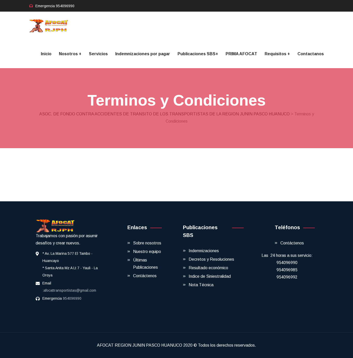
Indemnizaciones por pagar (142, 54)
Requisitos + (277, 54)
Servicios (98, 54)
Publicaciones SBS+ (198, 54)
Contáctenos (145, 276)
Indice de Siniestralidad (210, 276)
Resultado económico (208, 268)
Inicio (46, 54)
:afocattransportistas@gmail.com (69, 290)
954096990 (65, 6)
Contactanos (310, 54)
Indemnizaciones (204, 251)
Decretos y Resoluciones (211, 259)
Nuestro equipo (147, 251)
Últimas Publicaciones (145, 263)
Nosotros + (70, 54)
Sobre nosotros (147, 243)
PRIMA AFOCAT (241, 54)
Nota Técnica (201, 285)
